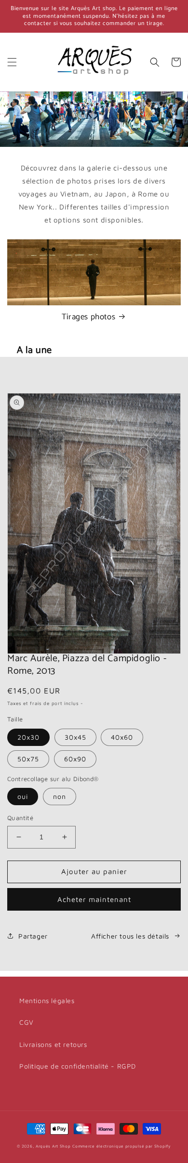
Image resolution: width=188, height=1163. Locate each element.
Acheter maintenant (94, 899)
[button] (12, 62)
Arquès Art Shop (53, 1146)
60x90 (75, 759)
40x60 (122, 737)
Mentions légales (47, 1000)
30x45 (75, 737)
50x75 (28, 759)
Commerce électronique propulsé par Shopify (121, 1146)
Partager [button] (33, 936)
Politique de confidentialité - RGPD (77, 1066)
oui (22, 796)
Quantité (20, 818)
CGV (26, 1022)
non (59, 796)
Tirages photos (88, 317)
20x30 (28, 737)
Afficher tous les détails (130, 936)
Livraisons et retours (53, 1044)
